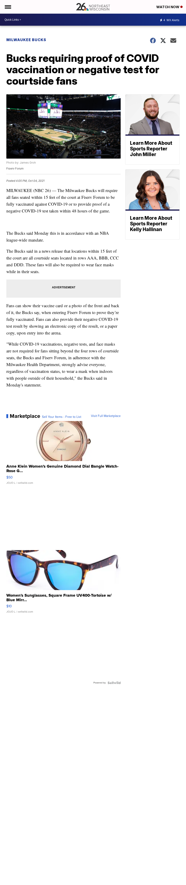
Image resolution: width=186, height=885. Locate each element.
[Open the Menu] (7, 7)
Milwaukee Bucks (26, 39)
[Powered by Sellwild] (114, 682)
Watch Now (168, 7)
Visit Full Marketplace (106, 416)
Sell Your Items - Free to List (61, 417)
